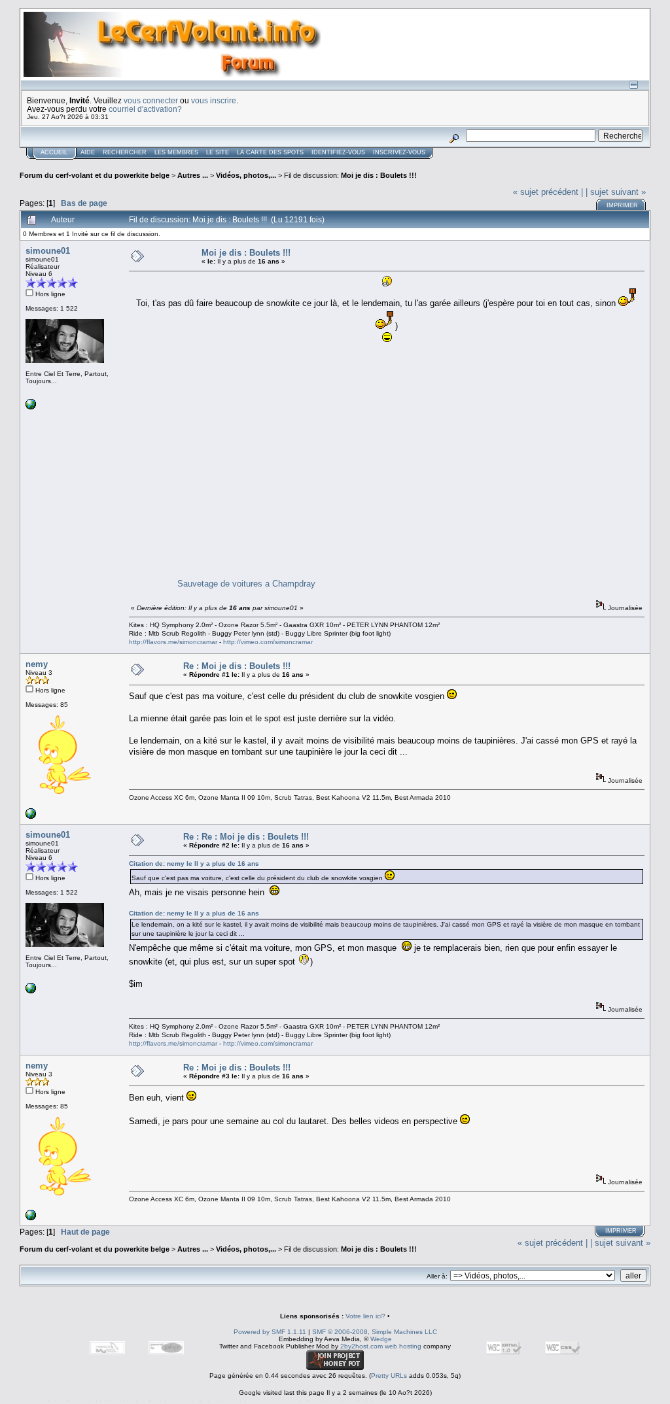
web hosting (403, 1346)
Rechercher (125, 152)
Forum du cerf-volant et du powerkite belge (94, 175)
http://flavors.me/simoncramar (173, 641)
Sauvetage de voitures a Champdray (246, 584)
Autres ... (193, 175)
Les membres (176, 152)
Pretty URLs (389, 1375)
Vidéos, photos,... (247, 175)
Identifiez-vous (338, 152)
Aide (87, 152)
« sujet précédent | (548, 192)
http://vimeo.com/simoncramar (268, 641)
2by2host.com (361, 1346)
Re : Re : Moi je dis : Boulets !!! (246, 837)
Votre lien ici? (365, 1316)
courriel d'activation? (145, 109)
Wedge (381, 1339)
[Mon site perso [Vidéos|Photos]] (31, 407)
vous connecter (151, 100)
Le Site (217, 152)
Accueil (54, 152)
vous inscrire (213, 100)
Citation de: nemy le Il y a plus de (194, 863)
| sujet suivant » (616, 192)
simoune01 (48, 251)
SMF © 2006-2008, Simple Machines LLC (374, 1331)
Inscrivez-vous (399, 152)
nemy (37, 664)
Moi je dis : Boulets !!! (379, 175)
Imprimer (622, 205)
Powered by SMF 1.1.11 (270, 1331)
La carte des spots (270, 152)
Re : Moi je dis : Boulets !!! (237, 666)
